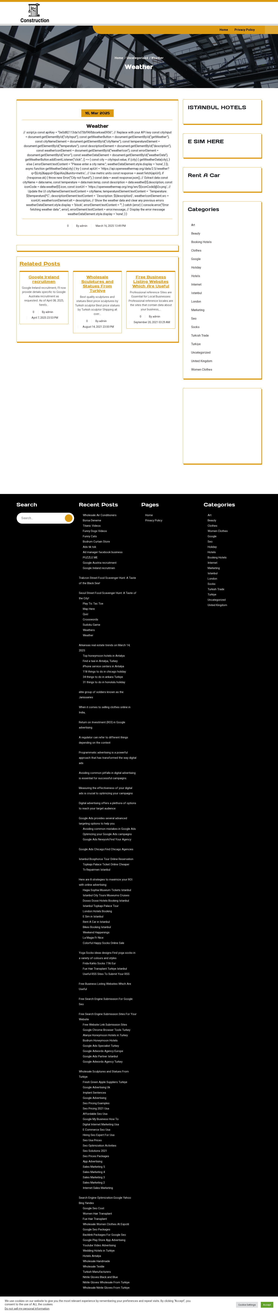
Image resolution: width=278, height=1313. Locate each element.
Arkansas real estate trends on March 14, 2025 (104, 647)
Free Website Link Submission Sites (105, 1024)
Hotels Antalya (92, 1256)
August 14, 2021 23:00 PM (98, 326)
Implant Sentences (94, 1092)
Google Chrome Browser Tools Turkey (106, 1030)
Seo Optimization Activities (99, 1145)
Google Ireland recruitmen (44, 279)
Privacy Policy (245, 30)
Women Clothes (201, 369)
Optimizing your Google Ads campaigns (107, 834)
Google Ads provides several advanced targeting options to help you (103, 821)
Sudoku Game (91, 624)
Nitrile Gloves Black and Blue (100, 1277)
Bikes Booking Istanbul (97, 927)
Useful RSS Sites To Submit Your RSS (106, 974)
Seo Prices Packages (96, 1156)
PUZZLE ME (90, 557)
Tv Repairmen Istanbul (96, 869)
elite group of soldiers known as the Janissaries (101, 694)
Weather (88, 635)
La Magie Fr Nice (93, 937)
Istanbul (196, 293)
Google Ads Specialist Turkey (101, 1045)
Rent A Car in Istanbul (96, 922)
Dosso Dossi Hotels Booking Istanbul (106, 900)
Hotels (195, 276)
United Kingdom (201, 361)
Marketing (197, 310)
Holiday (196, 267)
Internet (196, 284)
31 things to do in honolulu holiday (104, 682)
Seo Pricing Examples (96, 1103)
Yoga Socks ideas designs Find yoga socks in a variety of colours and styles (107, 955)
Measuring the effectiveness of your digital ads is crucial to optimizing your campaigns (106, 790)
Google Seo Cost (93, 1208)
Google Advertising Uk (96, 1087)
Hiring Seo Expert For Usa (98, 1135)
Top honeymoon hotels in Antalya (104, 655)
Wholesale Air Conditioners (99, 515)
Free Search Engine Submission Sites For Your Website (108, 1016)
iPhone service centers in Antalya (103, 666)
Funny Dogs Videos (95, 531)
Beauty (195, 233)
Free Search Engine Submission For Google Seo (106, 1001)
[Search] (68, 518)
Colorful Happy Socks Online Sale (103, 943)
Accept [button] (267, 1304)
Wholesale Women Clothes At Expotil (106, 1224)
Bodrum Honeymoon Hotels (100, 1040)
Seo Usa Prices (92, 1140)
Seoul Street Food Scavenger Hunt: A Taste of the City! (107, 595)
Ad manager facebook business (103, 552)
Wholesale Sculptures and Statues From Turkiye (97, 284)
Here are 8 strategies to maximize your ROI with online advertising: (105, 882)
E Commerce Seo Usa (96, 1129)
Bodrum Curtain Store (96, 541)
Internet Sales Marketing (98, 1188)
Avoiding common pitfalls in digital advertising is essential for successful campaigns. (107, 775)
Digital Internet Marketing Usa (101, 1124)
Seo (193, 318)
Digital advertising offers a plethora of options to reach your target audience (107, 805)
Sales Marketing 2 (94, 1182)
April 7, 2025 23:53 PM (45, 317)
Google (196, 259)
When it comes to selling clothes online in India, (104, 709)
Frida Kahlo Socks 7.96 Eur (99, 963)
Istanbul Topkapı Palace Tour (101, 906)
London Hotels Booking (97, 911)
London (196, 301)
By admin (81, 225)
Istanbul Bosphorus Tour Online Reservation (106, 859)
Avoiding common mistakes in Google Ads (109, 829)
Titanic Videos (92, 525)
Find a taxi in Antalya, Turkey (100, 661)
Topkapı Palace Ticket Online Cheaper (106, 864)
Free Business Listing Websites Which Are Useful (150, 282)
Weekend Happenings (96, 932)
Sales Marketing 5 (94, 1166)
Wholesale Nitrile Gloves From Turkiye (106, 1287)
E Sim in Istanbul (93, 916)
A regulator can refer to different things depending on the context (103, 740)
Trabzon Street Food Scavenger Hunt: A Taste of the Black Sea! (107, 580)
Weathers (89, 630)
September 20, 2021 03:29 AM (152, 322)
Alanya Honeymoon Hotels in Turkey (105, 1035)
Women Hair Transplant (97, 1213)
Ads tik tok (89, 547)
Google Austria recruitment (99, 562)
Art (193, 225)
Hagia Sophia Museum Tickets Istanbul (107, 890)
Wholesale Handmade (96, 1261)
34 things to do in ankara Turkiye (103, 677)
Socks (195, 327)
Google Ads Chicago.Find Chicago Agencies (106, 849)
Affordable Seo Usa (95, 1114)
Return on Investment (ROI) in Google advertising (102, 725)
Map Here (89, 609)
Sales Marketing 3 (94, 1177)
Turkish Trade (200, 335)
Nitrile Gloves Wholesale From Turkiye (106, 1282)
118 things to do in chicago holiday (104, 671)
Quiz (85, 614)
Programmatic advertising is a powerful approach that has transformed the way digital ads (107, 758)
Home (224, 30)
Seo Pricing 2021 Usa (96, 1108)
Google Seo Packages (96, 1229)
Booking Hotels (201, 242)
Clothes (196, 250)
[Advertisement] (222, 428)
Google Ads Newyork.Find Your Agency (107, 839)
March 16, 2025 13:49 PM (111, 225)
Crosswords (90, 619)
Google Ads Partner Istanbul (100, 1056)
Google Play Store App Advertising (104, 1240)
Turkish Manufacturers (97, 1272)
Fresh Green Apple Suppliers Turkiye (105, 1082)
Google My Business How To (101, 1119)
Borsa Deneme (92, 520)
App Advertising (92, 1161)
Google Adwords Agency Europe (103, 1051)
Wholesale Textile (93, 1266)
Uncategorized (137, 58)
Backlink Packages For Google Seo (104, 1234)
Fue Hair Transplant (95, 1219)
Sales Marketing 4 (94, 1172)
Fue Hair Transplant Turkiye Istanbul (105, 968)
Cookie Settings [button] (247, 1304)
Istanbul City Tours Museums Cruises (106, 895)
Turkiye (196, 344)
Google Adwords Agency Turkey (103, 1061)
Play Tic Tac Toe (93, 603)
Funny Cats (90, 536)
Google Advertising (94, 1098)
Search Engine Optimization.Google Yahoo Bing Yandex (105, 1200)
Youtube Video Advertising (99, 1245)
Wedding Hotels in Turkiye (99, 1250)
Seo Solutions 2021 (95, 1151)
